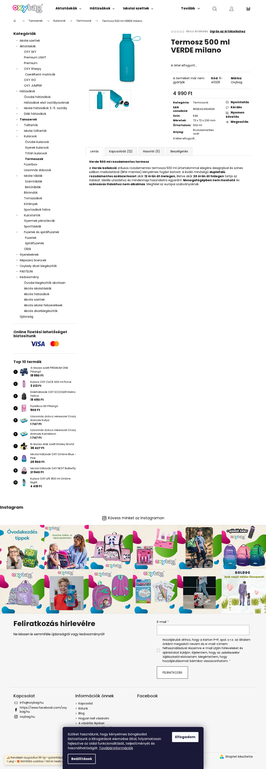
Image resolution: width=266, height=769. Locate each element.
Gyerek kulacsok (37, 147)
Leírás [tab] (94, 151)
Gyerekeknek (29, 254)
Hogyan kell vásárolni (93, 718)
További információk (116, 748)
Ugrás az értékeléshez (227, 31)
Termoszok (34, 159)
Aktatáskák (28, 46)
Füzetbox (30, 164)
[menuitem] (68, 8)
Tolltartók (31, 125)
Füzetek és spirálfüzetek (41, 232)
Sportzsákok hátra (37, 209)
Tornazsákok (33, 198)
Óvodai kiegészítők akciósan (44, 283)
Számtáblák (33, 181)
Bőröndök (31, 192)
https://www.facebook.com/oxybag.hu (43, 710)
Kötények (31, 204)
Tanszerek (28, 119)
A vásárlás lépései (91, 723)
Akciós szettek (34, 299)
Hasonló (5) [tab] (151, 151)
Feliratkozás (172, 672)
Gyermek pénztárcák (39, 221)
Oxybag (236, 82)
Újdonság (26, 316)
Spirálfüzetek (34, 243)
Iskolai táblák (33, 176)
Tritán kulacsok (36, 153)
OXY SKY (30, 52)
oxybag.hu (27, 717)
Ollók (27, 249)
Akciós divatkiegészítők (41, 311)
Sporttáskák (32, 226)
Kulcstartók (32, 215)
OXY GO (30, 80)
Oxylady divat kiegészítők (38, 266)
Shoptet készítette (239, 757)
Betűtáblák (33, 187)
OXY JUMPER (33, 85)
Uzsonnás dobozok (37, 170)
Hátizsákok (27, 91)
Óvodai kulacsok (37, 142)
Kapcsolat (85, 703)
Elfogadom (185, 737)
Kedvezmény (29, 277)
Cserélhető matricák (40, 74)
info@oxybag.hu (32, 702)
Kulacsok (30, 136)
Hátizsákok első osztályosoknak (46, 102)
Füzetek (30, 238)
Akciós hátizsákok (36, 294)
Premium (30, 63)
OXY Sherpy (32, 69)
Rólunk (83, 708)
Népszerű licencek (33, 260)
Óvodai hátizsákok (37, 97)
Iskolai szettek (30, 40)
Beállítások (81, 758)
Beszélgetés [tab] (179, 151)
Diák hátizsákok (35, 114)
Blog (81, 713)
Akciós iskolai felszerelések (43, 305)
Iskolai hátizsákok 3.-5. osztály (45, 108)
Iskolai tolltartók (35, 131)
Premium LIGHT (35, 57)
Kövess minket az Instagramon (136, 518)
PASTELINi (26, 271)
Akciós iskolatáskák (38, 288)
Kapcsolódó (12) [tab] (120, 151)
